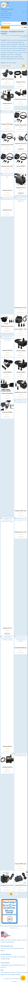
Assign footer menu (14, 927)
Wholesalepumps (7, 9)
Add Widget (14, 981)
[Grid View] (23, 66)
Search (24, 23)
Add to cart (7, 83)
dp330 (9, 50)
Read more (21, 149)
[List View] (26, 66)
